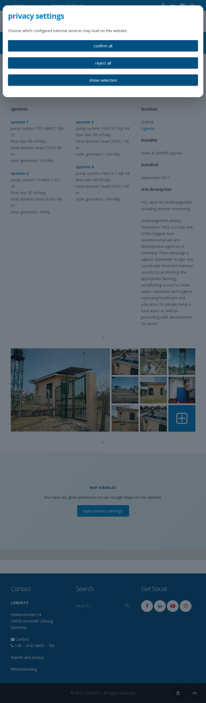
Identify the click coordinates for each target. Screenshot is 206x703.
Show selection (103, 80)
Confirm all (103, 45)
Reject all (103, 63)
